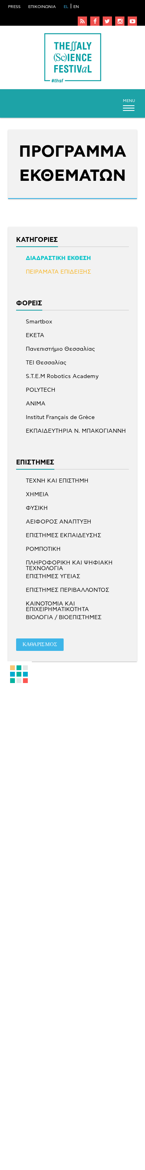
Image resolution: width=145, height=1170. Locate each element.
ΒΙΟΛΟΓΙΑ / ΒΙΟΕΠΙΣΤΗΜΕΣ (64, 617)
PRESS (14, 7)
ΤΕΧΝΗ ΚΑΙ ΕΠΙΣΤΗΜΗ (57, 481)
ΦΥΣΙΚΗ (37, 508)
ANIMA (36, 404)
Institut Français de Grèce (60, 417)
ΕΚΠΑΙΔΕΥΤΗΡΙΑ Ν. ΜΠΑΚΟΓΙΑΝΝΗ (76, 431)
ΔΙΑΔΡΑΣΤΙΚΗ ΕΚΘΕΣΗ (58, 258)
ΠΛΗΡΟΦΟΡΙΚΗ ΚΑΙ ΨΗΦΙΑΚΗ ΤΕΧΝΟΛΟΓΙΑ (69, 563)
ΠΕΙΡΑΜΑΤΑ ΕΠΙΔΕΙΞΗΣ (58, 272)
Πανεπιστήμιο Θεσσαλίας (60, 349)
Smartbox (39, 322)
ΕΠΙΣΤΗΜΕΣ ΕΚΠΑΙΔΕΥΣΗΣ (63, 535)
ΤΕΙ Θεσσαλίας (46, 363)
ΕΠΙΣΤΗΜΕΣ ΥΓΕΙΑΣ (53, 576)
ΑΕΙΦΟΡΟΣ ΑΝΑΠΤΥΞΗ (58, 522)
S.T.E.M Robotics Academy (62, 376)
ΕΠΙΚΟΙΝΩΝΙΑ (42, 7)
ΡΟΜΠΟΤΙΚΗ (43, 549)
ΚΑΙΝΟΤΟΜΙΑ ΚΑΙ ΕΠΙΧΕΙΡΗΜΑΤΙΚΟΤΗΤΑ (57, 604)
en (76, 7)
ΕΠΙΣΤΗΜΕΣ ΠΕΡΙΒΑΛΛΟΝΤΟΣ (67, 590)
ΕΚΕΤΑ (35, 335)
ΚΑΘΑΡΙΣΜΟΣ (40, 644)
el (66, 7)
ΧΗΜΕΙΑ (37, 494)
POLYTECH (41, 390)
